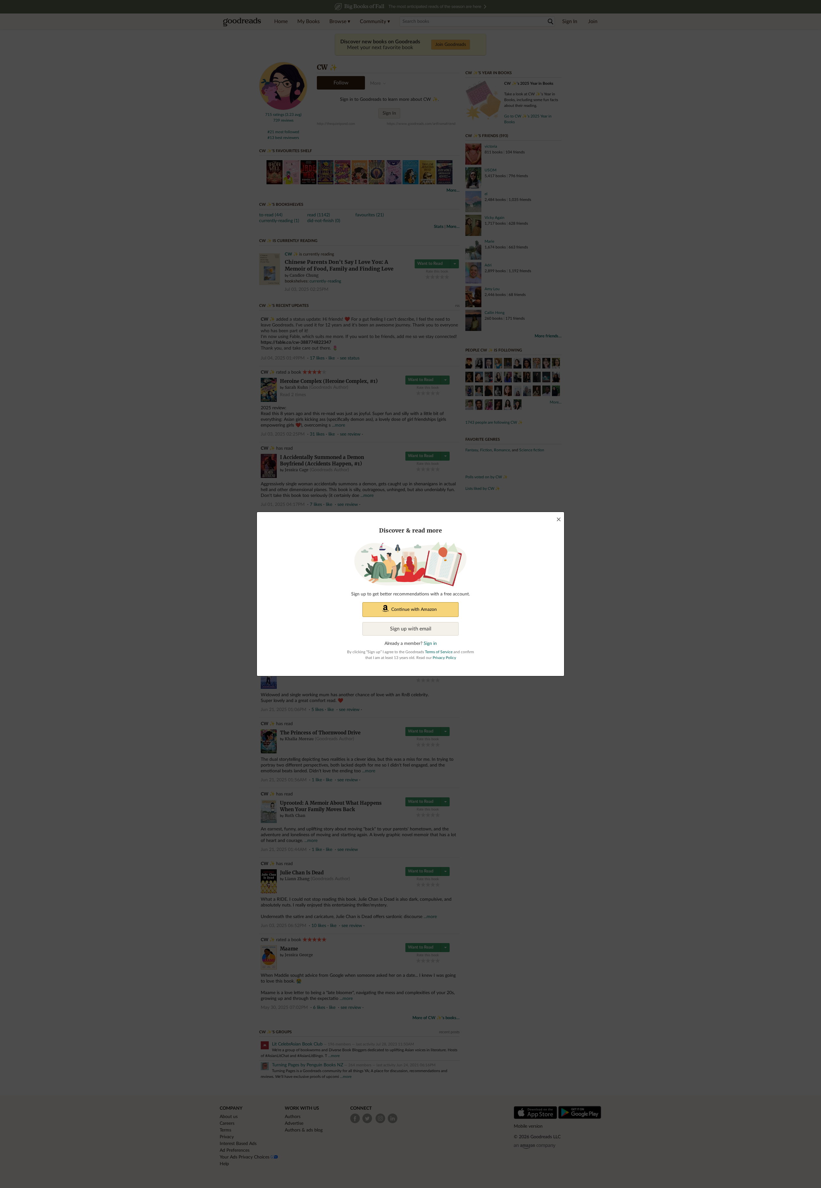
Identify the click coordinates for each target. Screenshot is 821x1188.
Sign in (430, 643)
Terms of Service (439, 652)
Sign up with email (410, 628)
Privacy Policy (444, 658)
